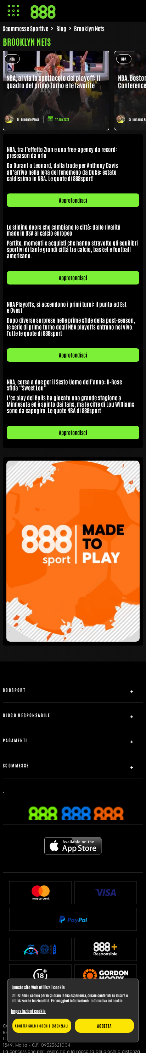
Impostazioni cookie (28, 1011)
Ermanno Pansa (30, 119)
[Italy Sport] (73, 638)
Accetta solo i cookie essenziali (42, 1025)
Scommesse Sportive (25, 28)
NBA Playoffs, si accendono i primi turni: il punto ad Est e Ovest (67, 307)
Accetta (104, 1026)
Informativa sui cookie (107, 1000)
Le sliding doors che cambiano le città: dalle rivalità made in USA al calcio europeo (63, 229)
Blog (61, 28)
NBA (12, 58)
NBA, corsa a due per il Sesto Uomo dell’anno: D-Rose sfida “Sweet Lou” (64, 384)
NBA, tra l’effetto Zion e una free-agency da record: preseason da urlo (62, 152)
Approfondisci (73, 200)
